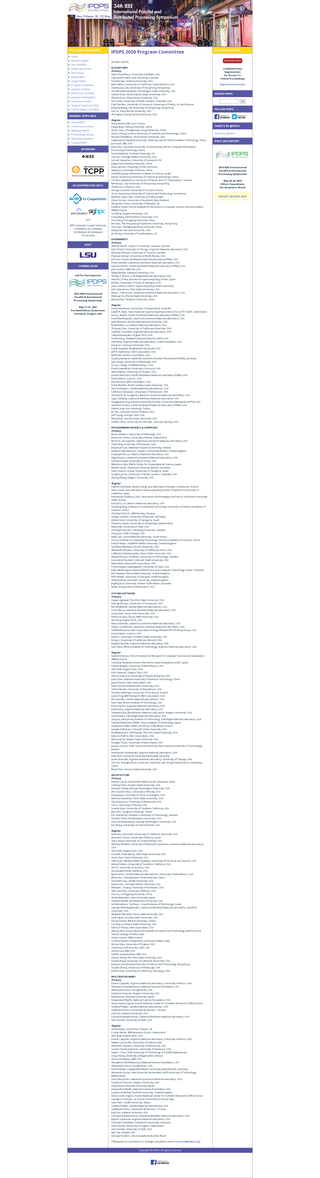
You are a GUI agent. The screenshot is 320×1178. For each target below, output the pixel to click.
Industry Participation (83, 97)
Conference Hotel (81, 101)
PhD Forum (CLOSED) (82, 93)
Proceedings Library (82, 134)
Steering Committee (82, 138)
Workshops (77, 72)
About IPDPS (78, 122)
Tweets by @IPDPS (224, 133)
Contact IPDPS (79, 142)
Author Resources (81, 68)
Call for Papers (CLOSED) (85, 109)
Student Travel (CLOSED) (85, 105)
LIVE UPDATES (79, 64)
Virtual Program (80, 60)
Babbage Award (80, 130)
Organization (78, 81)
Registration (78, 77)
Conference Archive (82, 126)
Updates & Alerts (80, 89)
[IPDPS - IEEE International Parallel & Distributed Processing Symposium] (160, 23)
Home (74, 56)
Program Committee (82, 85)
